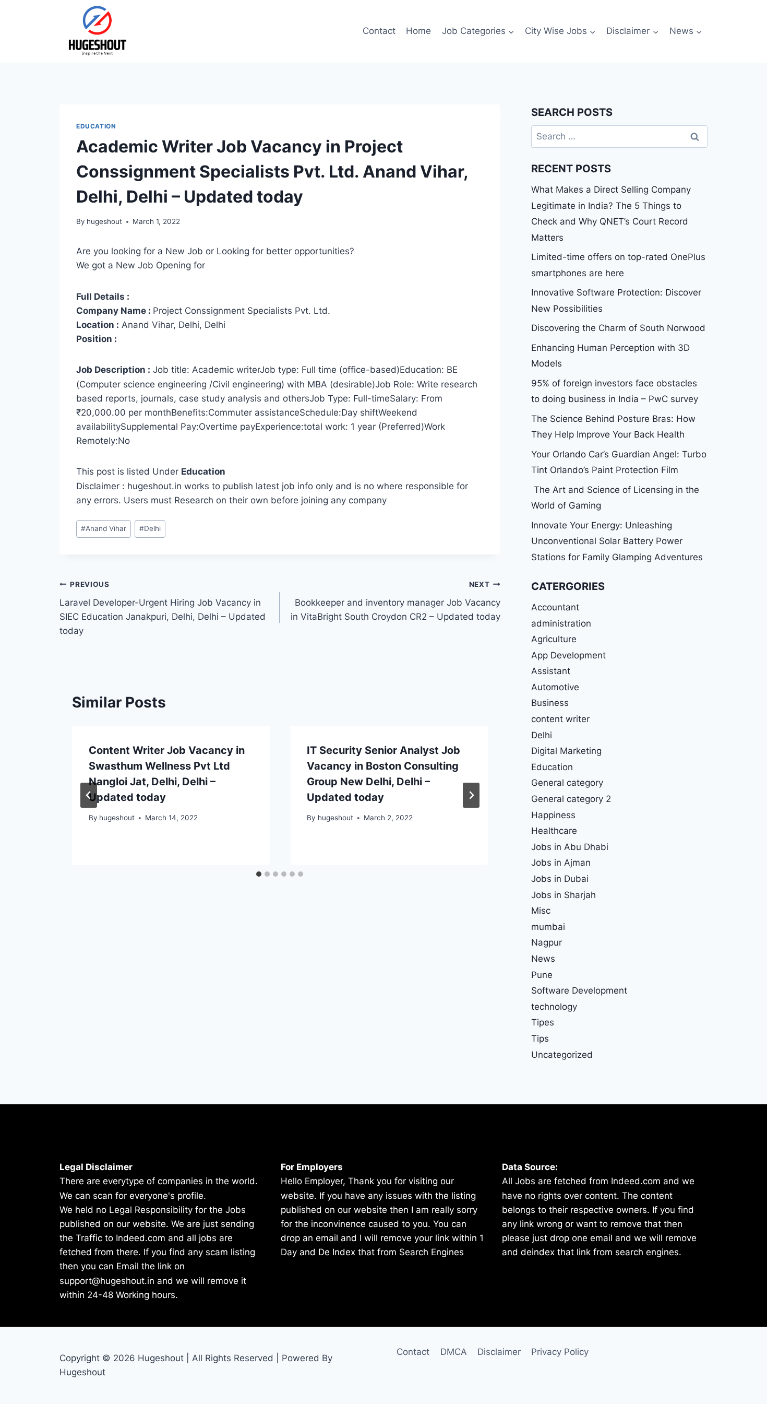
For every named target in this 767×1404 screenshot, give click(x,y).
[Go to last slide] (88, 795)
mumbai (548, 927)
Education (96, 126)
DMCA (453, 1352)
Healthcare (554, 830)
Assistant (550, 671)
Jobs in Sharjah (563, 895)
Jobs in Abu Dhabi (569, 847)
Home (418, 31)
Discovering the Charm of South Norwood (618, 328)
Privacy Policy (560, 1352)
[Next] (471, 795)
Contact (379, 31)
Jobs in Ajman (561, 862)
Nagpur (546, 942)
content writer (560, 719)
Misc (540, 910)
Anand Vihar (103, 528)
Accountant (555, 607)
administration (561, 623)
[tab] (258, 874)
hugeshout (104, 221)
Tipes (542, 1022)
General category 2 (571, 799)
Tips (540, 1038)
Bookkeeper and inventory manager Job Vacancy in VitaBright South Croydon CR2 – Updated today (395, 601)
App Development (568, 655)
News (543, 958)
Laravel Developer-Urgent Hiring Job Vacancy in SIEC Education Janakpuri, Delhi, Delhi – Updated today (162, 608)
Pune (542, 975)
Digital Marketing (566, 751)
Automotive (555, 687)
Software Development (579, 990)
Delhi (150, 528)
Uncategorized (562, 1054)
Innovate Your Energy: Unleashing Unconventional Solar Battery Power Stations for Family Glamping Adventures (617, 541)
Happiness (553, 815)
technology (554, 1006)
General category (567, 782)
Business (550, 703)
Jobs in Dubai (560, 879)
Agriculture (554, 639)
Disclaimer (499, 1352)
